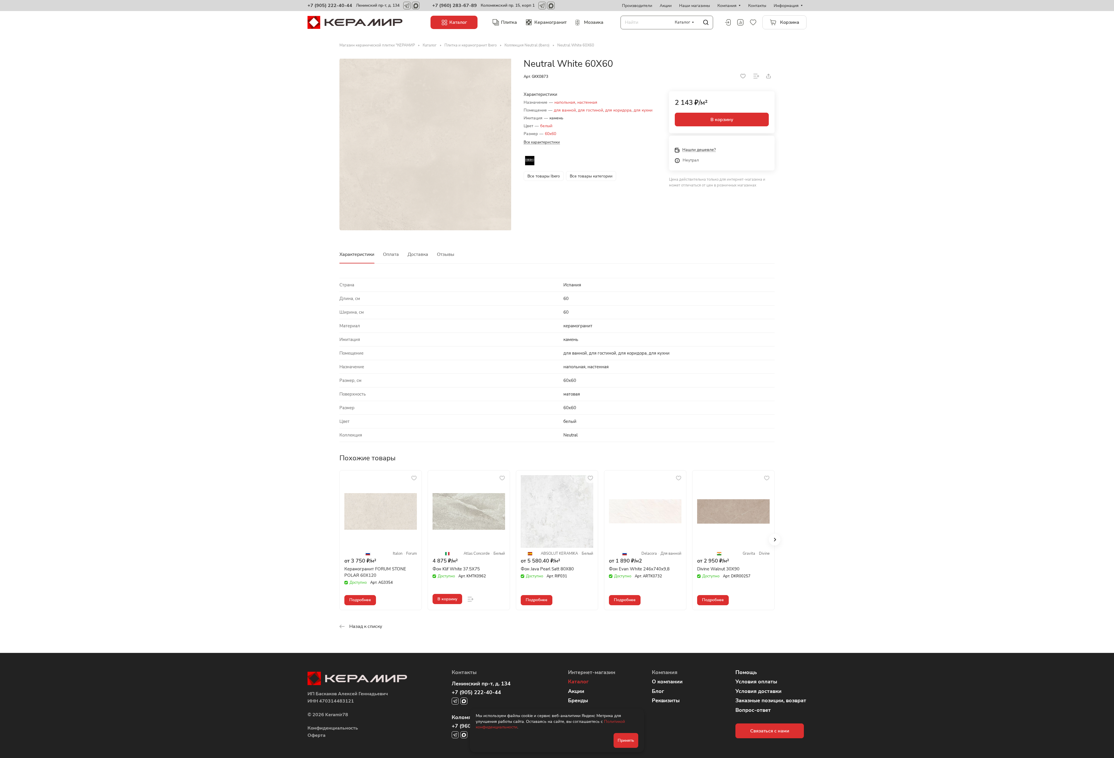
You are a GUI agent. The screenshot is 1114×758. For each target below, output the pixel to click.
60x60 (550, 133)
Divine (764, 553)
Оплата (391, 254)
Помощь (746, 672)
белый (546, 126)
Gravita (749, 553)
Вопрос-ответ (753, 710)
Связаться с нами (769, 731)
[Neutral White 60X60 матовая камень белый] (425, 144)
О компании (667, 681)
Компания (664, 672)
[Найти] (706, 22)
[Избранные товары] (753, 22)
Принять (626, 740)
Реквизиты (666, 700)
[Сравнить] (756, 76)
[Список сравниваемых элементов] (740, 22)
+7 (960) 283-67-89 (454, 5)
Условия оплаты (756, 681)
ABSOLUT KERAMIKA (559, 553)
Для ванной (671, 553)
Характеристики (356, 254)
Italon (397, 553)
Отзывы (445, 254)
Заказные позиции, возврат (770, 700)
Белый (499, 553)
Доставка (418, 254)
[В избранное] (743, 76)
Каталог (578, 681)
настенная (587, 102)
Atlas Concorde (477, 553)
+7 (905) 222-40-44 (330, 5)
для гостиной (590, 110)
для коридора (618, 110)
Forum (411, 553)
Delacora (649, 553)
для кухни (643, 110)
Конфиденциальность (333, 728)
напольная (564, 102)
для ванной (565, 110)
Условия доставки (758, 691)
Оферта (316, 735)
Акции (576, 691)
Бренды (578, 700)
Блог (658, 691)
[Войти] (727, 22)
